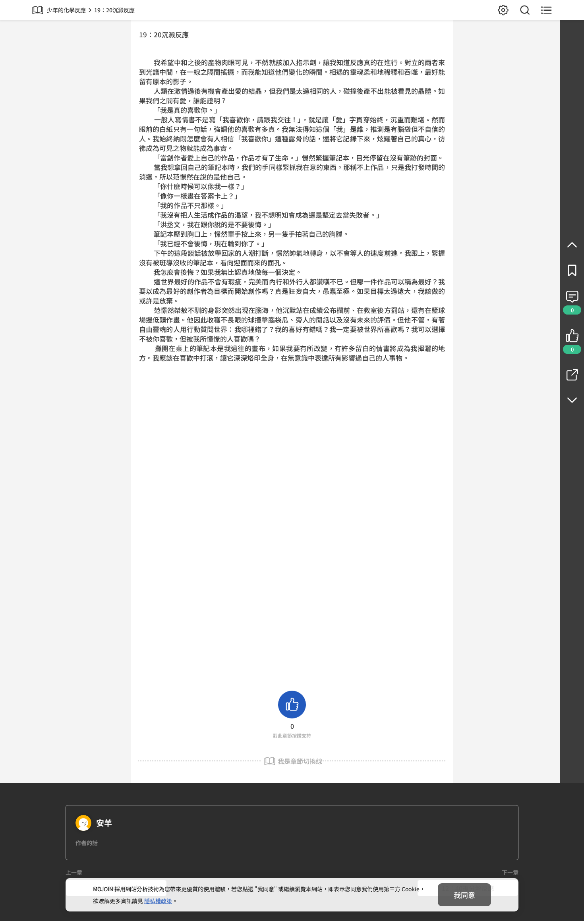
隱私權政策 (158, 901)
